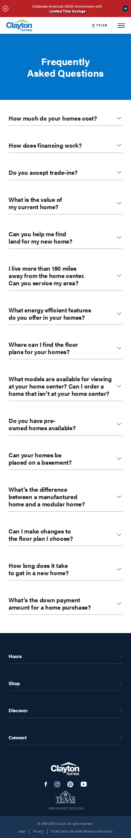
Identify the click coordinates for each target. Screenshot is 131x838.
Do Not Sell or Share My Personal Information (82, 831)
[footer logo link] (65, 768)
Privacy (38, 831)
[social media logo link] (45, 784)
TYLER (102, 25)
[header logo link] (19, 25)
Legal (22, 831)
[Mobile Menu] (121, 25)
